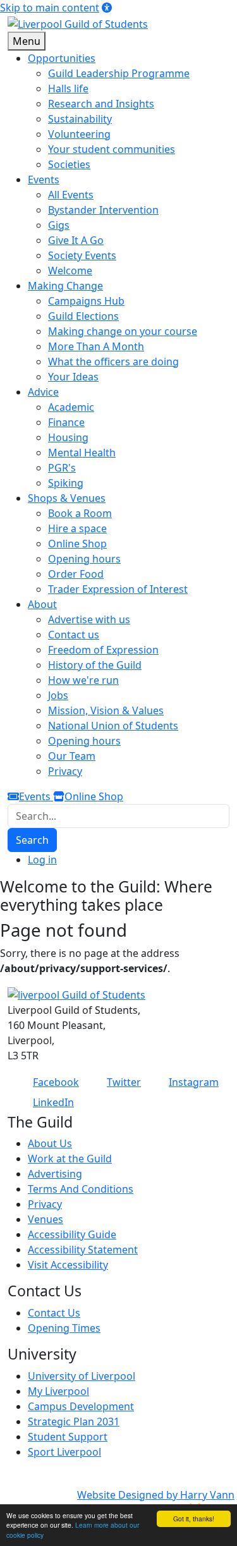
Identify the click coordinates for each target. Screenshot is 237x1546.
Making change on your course (122, 331)
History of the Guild (95, 665)
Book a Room (80, 513)
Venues (45, 1219)
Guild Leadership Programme (119, 73)
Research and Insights (101, 104)
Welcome (70, 270)
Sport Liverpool (64, 1452)
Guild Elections (83, 316)
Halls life (68, 88)
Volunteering (79, 134)
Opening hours (84, 559)
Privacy (65, 771)
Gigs (59, 225)
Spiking (65, 483)
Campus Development (81, 1406)
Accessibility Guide (72, 1234)
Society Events (82, 255)
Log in (42, 860)
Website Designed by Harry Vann (155, 1495)
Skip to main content (49, 8)
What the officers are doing (113, 361)
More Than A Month (96, 346)
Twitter (124, 1082)
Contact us (73, 635)
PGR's (62, 468)
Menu (26, 41)
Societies (69, 164)
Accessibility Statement (83, 1250)
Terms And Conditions (80, 1189)
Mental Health (82, 453)
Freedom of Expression (103, 650)
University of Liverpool (81, 1376)
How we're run (83, 680)
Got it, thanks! (193, 1518)
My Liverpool (58, 1391)
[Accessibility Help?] (107, 8)
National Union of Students (113, 726)
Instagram (194, 1082)
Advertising (55, 1174)
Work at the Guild (70, 1159)
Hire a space (77, 528)
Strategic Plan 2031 (73, 1421)
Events (36, 796)
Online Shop (77, 544)
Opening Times (64, 1328)
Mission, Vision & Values (106, 710)
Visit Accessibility (68, 1265)
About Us (50, 1143)
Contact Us (54, 1313)
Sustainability (80, 119)
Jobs (58, 695)
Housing (68, 437)
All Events (71, 195)
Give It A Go (76, 240)
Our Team (71, 756)
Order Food (76, 574)
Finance (66, 422)
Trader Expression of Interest (118, 589)
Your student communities (111, 149)
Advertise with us (89, 619)
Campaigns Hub (86, 301)
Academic (71, 407)
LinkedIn (53, 1102)
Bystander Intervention (103, 210)
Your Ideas (73, 377)
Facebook (56, 1082)
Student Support (67, 1437)
